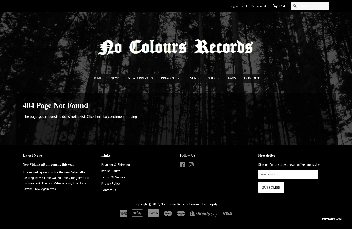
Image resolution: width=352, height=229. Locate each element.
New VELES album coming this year (48, 164)
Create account (256, 6)
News (115, 78)
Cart (282, 6)
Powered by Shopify (203, 204)
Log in (233, 6)
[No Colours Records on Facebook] (182, 166)
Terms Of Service (113, 177)
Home (97, 78)
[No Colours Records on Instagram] (191, 166)
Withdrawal (332, 219)
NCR (193, 78)
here (98, 116)
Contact (252, 78)
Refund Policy (110, 171)
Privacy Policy (110, 183)
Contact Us (108, 190)
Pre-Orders (171, 78)
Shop (212, 78)
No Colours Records (174, 204)
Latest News (33, 155)
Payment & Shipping (115, 164)
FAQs (232, 78)
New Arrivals (140, 78)
